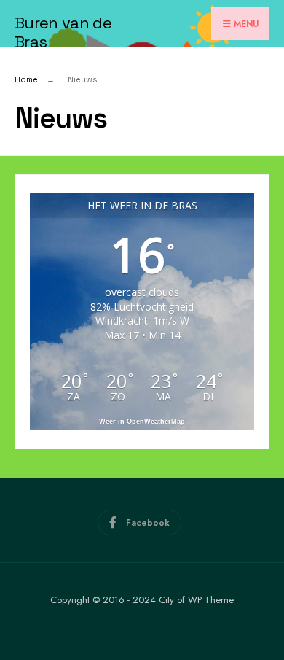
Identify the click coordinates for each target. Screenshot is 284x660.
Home (26, 79)
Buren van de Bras (63, 32)
